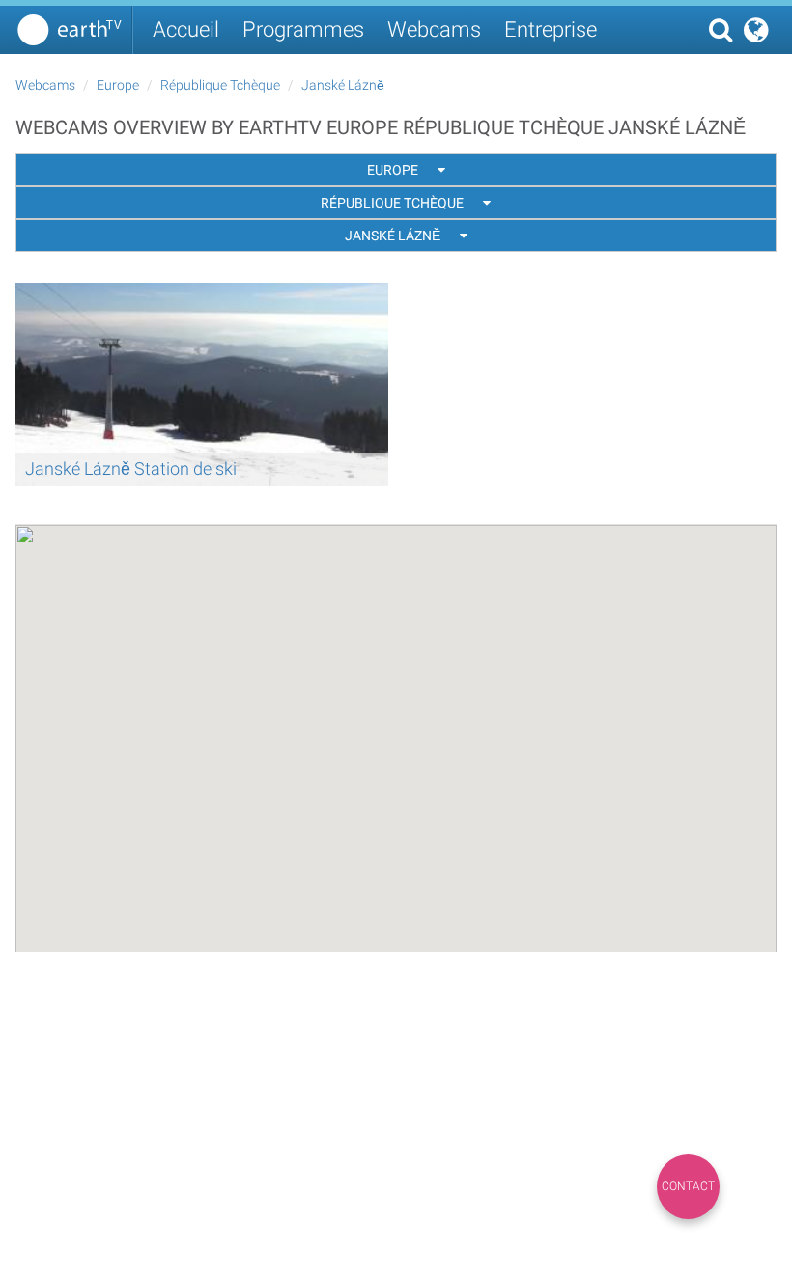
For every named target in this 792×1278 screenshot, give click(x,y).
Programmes (303, 29)
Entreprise (550, 29)
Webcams (434, 29)
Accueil (186, 29)
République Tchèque (220, 85)
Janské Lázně (342, 85)
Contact (688, 1186)
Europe (118, 85)
